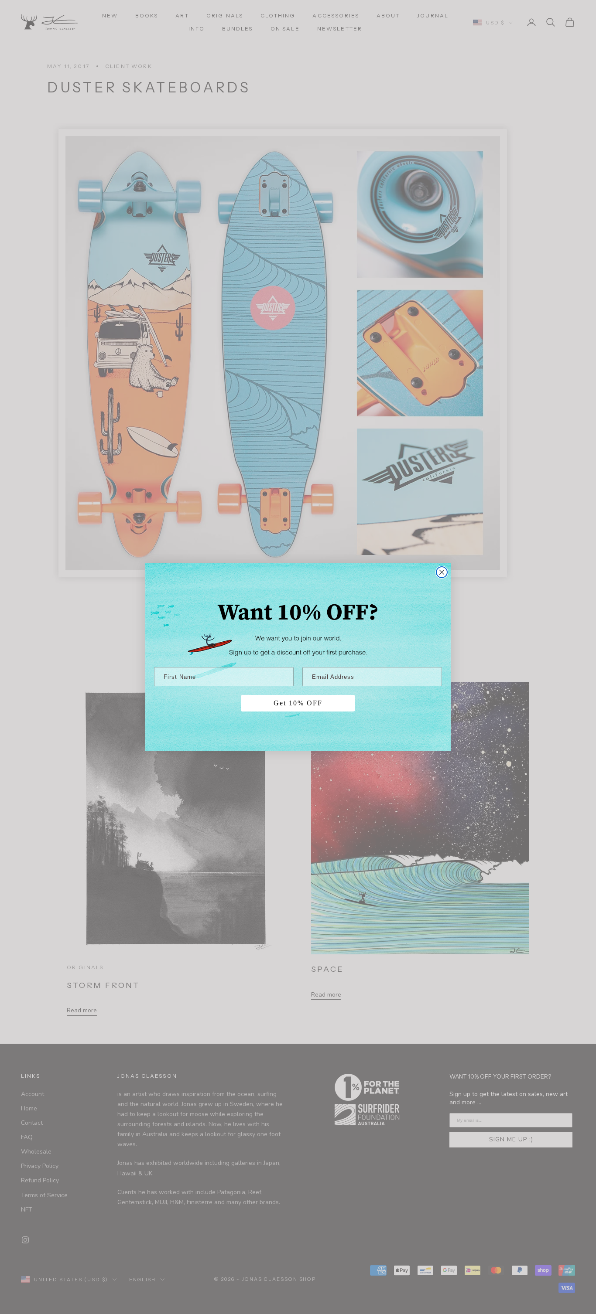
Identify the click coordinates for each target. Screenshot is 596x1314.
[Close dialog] (441, 572)
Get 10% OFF (298, 703)
